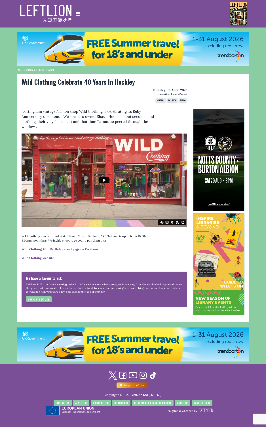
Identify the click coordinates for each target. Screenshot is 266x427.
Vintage (160, 100)
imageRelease (202, 403)
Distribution (101, 403)
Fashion (172, 100)
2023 (41, 69)
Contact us (62, 403)
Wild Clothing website (38, 258)
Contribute (121, 403)
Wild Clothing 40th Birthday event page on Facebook (60, 249)
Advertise (81, 403)
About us (182, 403)
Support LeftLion (39, 299)
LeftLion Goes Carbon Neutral (152, 403)
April (51, 69)
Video (182, 100)
